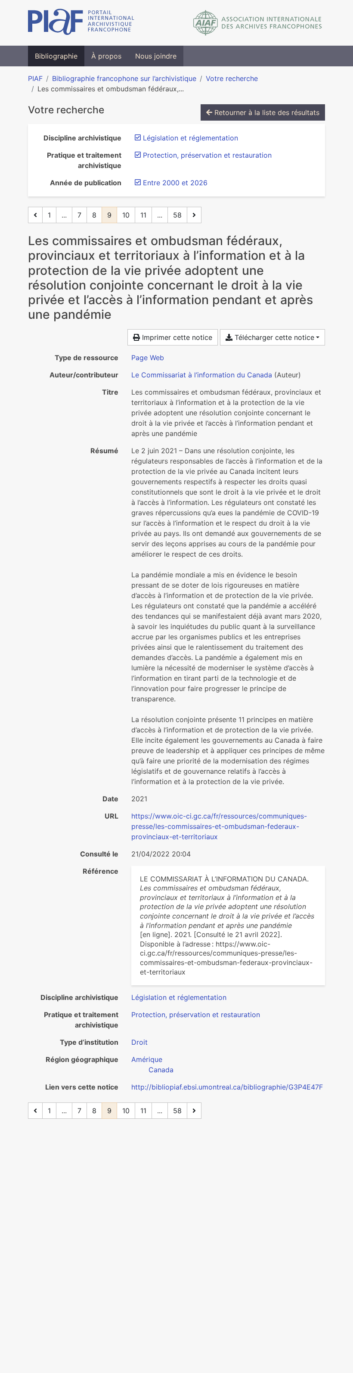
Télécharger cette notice (273, 337)
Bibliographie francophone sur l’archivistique (124, 78)
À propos (106, 56)
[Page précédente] (35, 215)
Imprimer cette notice (176, 337)
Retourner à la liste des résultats (265, 112)
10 (126, 215)
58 (177, 215)
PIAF (35, 78)
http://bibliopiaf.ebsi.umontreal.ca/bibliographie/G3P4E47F (227, 1087)
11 (143, 215)
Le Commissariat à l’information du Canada (201, 374)
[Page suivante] (194, 215)
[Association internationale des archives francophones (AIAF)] (257, 23)
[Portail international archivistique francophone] (81, 23)
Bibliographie (56, 56)
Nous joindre (155, 56)
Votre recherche (232, 78)
